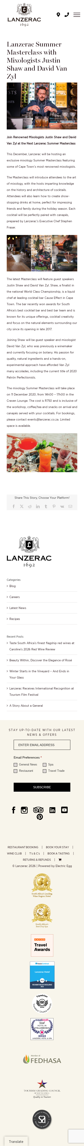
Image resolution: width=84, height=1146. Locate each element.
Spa (50, 764)
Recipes (14, 619)
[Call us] (66, 15)
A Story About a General (26, 705)
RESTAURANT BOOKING (23, 847)
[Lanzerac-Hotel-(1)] (42, 962)
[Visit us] (58, 15)
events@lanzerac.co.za (43, 419)
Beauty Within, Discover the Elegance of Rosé (40, 660)
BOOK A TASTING (58, 853)
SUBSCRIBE (42, 787)
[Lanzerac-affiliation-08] (42, 1046)
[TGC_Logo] (42, 1078)
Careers (14, 597)
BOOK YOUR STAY (57, 847)
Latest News (17, 608)
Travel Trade (56, 770)
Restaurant (25, 770)
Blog (12, 586)
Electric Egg (64, 866)
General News (27, 764)
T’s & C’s (34, 853)
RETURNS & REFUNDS (37, 859)
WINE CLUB (14, 853)
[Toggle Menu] (76, 15)
